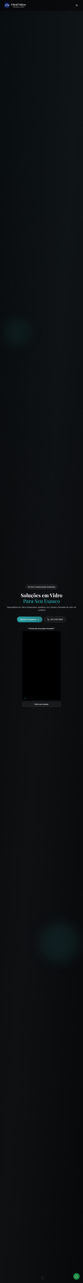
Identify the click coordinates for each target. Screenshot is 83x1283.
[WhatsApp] (76, 1276)
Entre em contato (41, 704)
